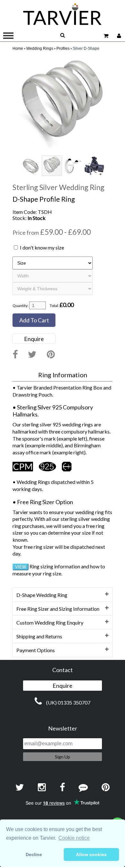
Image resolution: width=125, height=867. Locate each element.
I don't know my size (42, 247)
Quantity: (21, 305)
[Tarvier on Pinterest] (51, 354)
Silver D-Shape (86, 48)
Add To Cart (34, 320)
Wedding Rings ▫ (40, 48)
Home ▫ (19, 48)
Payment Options (35, 650)
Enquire (34, 338)
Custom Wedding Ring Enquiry (49, 622)
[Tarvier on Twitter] (32, 354)
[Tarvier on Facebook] (15, 354)
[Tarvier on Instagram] (42, 787)
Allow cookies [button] (91, 854)
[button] (107, 60)
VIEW (20, 567)
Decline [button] (34, 854)
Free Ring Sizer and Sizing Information (57, 609)
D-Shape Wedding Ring (41, 595)
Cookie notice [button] (74, 838)
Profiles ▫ (64, 48)
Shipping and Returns (39, 636)
